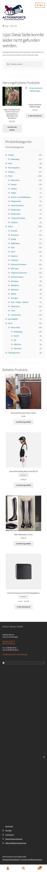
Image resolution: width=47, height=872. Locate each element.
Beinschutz (15, 180)
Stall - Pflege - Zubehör (20, 302)
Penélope (14, 281)
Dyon (13, 247)
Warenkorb (36, 866)
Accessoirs (15, 235)
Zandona (14, 222)
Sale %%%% (13, 319)
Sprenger (14, 298)
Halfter (13, 193)
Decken (13, 184)
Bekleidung (15, 159)
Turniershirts (16, 315)
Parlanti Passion (17, 277)
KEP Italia (14, 268)
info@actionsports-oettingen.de (15, 654)
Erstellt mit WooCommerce (31, 859)
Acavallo (14, 231)
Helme (16, 336)
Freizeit (11, 155)
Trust (13, 310)
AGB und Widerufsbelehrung (15, 843)
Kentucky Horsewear (18, 264)
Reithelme (15, 285)
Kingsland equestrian (19, 273)
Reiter (10, 226)
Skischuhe (17, 348)
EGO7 (13, 252)
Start (6, 26)
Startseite (9, 826)
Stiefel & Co (15, 306)
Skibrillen (17, 344)
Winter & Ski (15, 327)
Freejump (14, 260)
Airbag (13, 239)
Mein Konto (8, 868)
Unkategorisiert (14, 353)
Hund (10, 163)
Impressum (9, 835)
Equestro (14, 256)
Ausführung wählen (12, 128)
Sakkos (13, 294)
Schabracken (15, 210)
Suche (23, 868)
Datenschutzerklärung (13, 839)
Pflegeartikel (16, 201)
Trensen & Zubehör (18, 218)
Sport (10, 323)
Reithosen (15, 289)
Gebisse (14, 189)
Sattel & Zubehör (17, 205)
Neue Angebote (14, 167)
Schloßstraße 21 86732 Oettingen (9, 642)
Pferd (10, 176)
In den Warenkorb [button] (35, 116)
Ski (15, 340)
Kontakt (8, 830)
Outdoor (11, 172)
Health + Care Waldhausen (21, 197)
